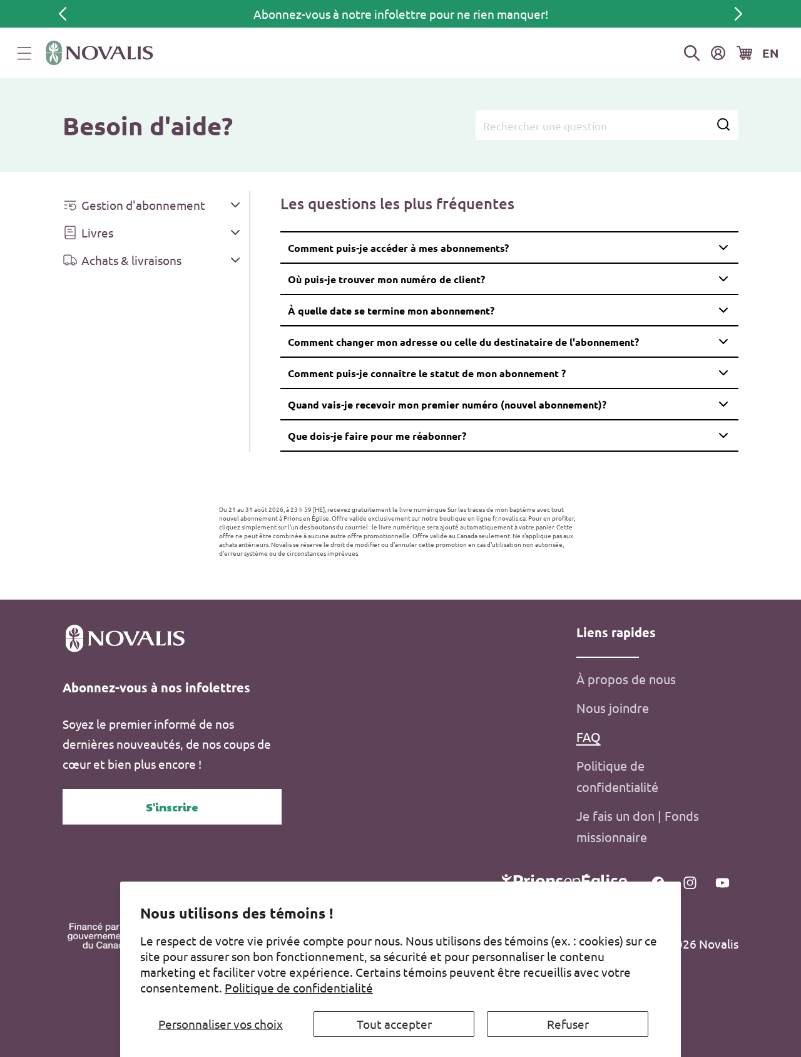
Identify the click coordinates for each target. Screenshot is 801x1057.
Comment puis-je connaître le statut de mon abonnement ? (427, 373)
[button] (24, 53)
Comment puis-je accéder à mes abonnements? (398, 247)
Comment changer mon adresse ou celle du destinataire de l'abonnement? (463, 341)
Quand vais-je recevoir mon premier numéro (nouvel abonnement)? (447, 404)
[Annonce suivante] (738, 14)
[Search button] (723, 126)
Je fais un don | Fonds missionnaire (637, 826)
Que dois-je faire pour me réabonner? (377, 435)
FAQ (588, 736)
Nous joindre (612, 708)
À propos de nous (626, 679)
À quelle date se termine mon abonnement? (391, 310)
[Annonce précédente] (62, 14)
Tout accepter (394, 1023)
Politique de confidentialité (299, 987)
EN (770, 53)
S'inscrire (172, 807)
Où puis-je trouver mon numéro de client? (386, 279)
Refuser (568, 1023)
